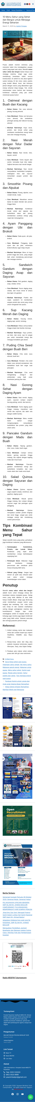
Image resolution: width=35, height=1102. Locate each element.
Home (3, 10)
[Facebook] (25, 4)
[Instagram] (27, 4)
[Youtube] (29, 4)
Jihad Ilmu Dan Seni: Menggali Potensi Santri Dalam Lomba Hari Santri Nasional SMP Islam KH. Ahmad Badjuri (17, 915)
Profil (8, 10)
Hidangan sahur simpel (11, 665)
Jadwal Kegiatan (8, 1040)
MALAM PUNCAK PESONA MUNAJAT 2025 (16, 1035)
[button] (33, 4)
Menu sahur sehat (14, 670)
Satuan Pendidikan (17, 10)
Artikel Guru (9, 659)
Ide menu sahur (25, 665)
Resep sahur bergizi (15, 673)
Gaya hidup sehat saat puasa (15, 662)
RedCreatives (18, 1089)
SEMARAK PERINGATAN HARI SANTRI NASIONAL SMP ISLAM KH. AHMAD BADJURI (16, 922)
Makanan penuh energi (11, 667)
